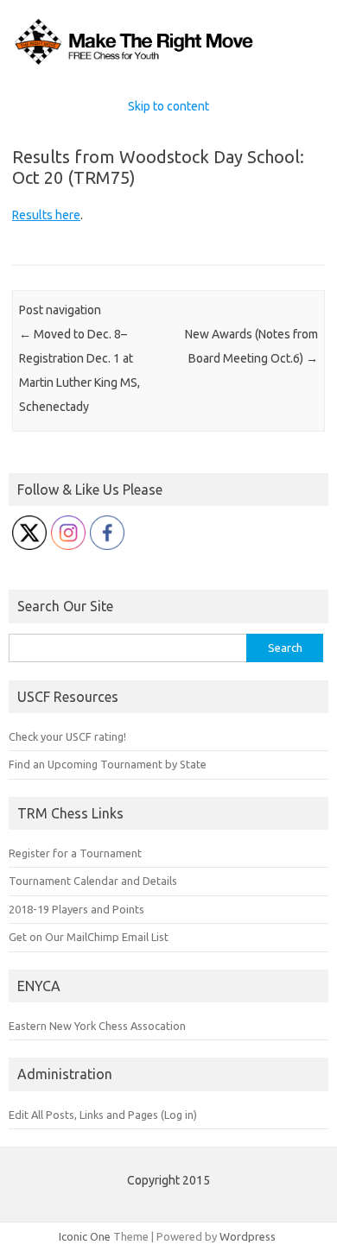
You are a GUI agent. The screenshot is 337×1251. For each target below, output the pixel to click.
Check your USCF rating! (67, 736)
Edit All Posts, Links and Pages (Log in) (103, 1115)
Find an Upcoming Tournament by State (108, 764)
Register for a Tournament (75, 853)
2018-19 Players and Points (76, 909)
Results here (46, 215)
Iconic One (85, 1236)
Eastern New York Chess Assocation (97, 1026)
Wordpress (247, 1236)
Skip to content (168, 106)
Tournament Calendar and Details (93, 881)
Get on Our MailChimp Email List (88, 937)
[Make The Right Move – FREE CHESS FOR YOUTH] (168, 64)
